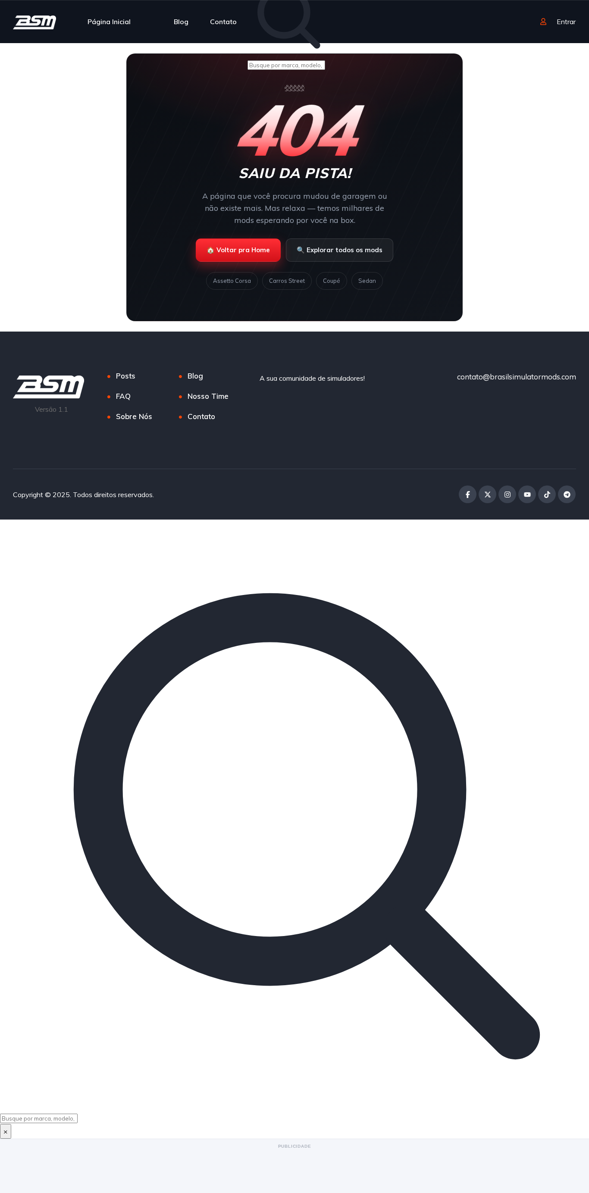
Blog (181, 21)
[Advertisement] (294, 1170)
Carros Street (287, 280)
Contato (223, 21)
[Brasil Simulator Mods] (34, 21)
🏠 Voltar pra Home (238, 250)
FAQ (123, 396)
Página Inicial (109, 21)
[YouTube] (527, 494)
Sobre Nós (134, 416)
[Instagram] (507, 494)
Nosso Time (208, 396)
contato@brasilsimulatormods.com (516, 376)
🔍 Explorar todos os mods (339, 250)
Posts (125, 375)
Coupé (331, 280)
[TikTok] (547, 494)
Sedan (367, 280)
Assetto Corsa (232, 280)
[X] (487, 494)
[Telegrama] (567, 494)
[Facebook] (467, 494)
